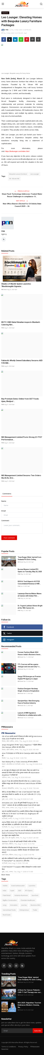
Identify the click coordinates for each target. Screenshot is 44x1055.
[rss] (22, 965)
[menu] (3, 4)
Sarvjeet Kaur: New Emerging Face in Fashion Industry (28, 702)
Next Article (20, 201)
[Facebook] (4, 965)
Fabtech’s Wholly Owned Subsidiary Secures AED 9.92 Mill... (22, 361)
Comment (5, 520)
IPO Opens (28, 890)
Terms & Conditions (8, 1047)
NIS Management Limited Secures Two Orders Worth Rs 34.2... (21, 476)
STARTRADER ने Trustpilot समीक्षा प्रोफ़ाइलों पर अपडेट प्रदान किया (21, 868)
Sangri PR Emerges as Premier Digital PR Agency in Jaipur (29, 678)
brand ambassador (18, 886)
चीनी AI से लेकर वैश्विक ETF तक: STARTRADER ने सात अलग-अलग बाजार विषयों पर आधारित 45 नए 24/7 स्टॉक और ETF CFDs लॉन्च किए (21, 794)
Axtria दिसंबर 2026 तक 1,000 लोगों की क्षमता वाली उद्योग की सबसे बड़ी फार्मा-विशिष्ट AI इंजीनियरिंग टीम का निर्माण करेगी (21, 823)
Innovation (13, 905)
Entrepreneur (24, 910)
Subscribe (37, 1031)
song (4, 905)
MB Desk (4, 289)
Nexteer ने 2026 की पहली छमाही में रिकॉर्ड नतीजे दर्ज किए (19, 841)
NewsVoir (4, 1049)
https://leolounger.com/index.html (17, 151)
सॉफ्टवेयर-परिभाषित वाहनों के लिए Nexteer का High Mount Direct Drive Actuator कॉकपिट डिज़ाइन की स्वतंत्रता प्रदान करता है (20, 849)
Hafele (5, 886)
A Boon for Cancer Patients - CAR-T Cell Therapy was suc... (30, 991)
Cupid (12, 890)
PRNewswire (34, 1047)
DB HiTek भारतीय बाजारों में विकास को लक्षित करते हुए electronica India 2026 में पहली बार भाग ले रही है (22, 737)
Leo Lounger (34, 174)
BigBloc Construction (10, 900)
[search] (41, 4)
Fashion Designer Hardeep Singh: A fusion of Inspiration (28, 690)
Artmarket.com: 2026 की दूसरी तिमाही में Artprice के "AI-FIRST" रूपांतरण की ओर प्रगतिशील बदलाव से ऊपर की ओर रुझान (21, 804)
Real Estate (6, 915)
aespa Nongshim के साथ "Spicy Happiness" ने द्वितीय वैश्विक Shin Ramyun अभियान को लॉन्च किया (22, 746)
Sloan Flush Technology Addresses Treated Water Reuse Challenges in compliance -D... (22, 195)
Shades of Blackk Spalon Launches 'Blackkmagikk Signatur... (16, 285)
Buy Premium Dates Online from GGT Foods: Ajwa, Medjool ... (20, 400)
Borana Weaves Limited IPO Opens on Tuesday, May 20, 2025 (30, 570)
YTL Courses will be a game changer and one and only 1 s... (29, 665)
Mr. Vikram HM (14, 179)
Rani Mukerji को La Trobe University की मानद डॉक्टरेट (20, 762)
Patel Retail (6, 895)
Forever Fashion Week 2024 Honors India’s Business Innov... (30, 653)
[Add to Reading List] (38, 39)
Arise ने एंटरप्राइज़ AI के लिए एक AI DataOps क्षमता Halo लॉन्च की (21, 754)
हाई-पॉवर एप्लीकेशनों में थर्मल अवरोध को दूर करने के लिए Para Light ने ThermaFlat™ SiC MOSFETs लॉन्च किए (21, 859)
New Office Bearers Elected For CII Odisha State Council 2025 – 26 (22, 205)
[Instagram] (16, 965)
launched (35, 895)
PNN (3, 231)
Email (3, 511)
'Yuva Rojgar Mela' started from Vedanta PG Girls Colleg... (29, 558)
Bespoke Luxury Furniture (18, 174)
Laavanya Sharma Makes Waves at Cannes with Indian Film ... (30, 595)
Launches (32, 886)
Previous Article (23, 191)
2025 (19, 890)
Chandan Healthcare (28, 900)
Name (3, 501)
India (4, 890)
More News (5, 875)
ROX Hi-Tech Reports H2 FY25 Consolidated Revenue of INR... (29, 583)
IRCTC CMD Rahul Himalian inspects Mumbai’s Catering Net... (20, 323)
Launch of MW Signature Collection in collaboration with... (30, 714)
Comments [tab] (6, 494)
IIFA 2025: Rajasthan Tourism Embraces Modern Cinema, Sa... (29, 1005)
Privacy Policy (23, 1047)
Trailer (35, 910)
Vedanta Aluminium (21, 895)
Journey (24, 905)
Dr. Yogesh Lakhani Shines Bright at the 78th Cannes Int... (30, 607)
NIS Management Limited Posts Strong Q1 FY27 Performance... (21, 438)
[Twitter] (10, 965)
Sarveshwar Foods (9, 910)
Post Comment (9, 538)
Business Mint (35, 905)
